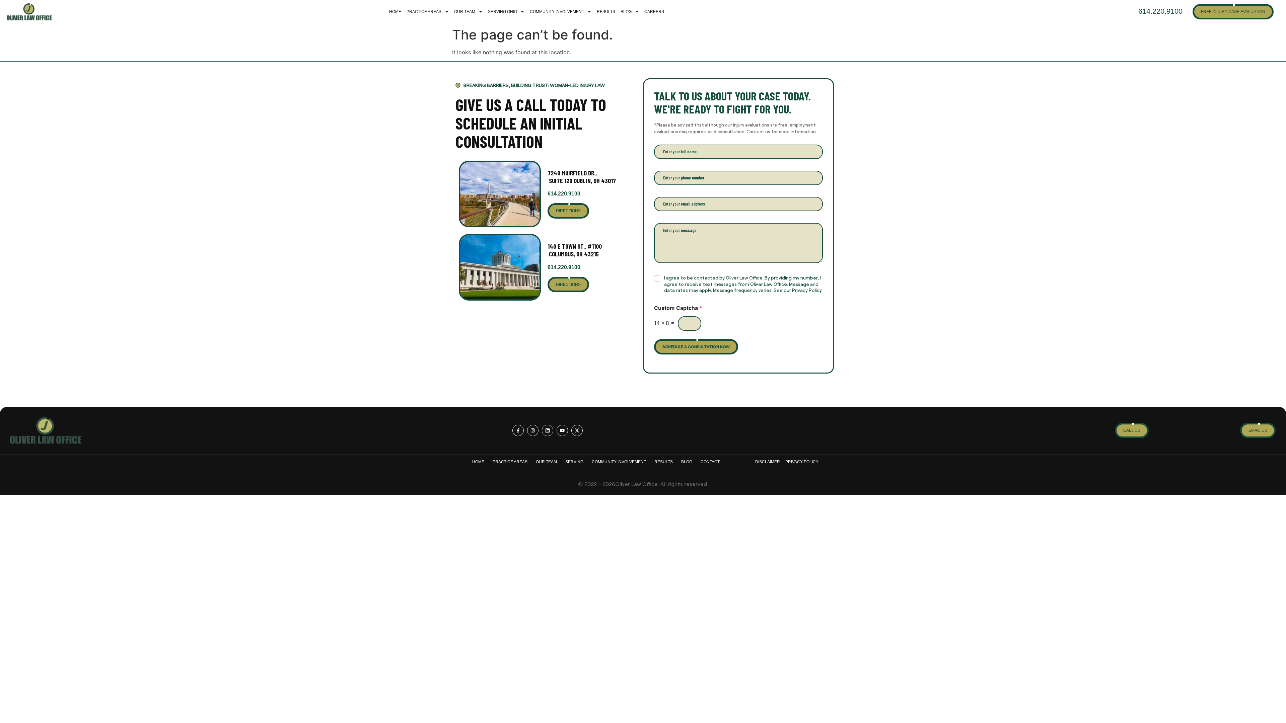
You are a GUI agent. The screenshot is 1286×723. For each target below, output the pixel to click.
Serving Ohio (502, 11)
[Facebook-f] (518, 430)
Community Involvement (557, 11)
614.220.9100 (564, 193)
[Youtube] (562, 430)
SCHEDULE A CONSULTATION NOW (696, 346)
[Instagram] (533, 430)
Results (606, 11)
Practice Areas (424, 11)
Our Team (464, 11)
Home (395, 11)
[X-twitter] (577, 430)
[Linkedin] (547, 430)
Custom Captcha (678, 308)
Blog (626, 11)
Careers (654, 11)
